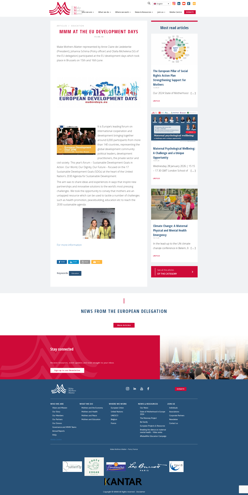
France (113, 423)
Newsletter (173, 419)
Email (98, 262)
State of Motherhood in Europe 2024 (152, 413)
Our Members (57, 416)
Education (77, 26)
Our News (144, 408)
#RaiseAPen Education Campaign (153, 436)
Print (86, 262)
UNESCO (114, 416)
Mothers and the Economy (92, 408)
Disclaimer (140, 491)
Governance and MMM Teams (64, 427)
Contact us (173, 423)
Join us (160, 12)
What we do (104, 12)
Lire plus (156, 101)
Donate (180, 389)
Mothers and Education (91, 419)
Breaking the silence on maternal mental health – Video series (153, 431)
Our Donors (57, 423)
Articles (62, 26)
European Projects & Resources (152, 426)
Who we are (87, 12)
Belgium (114, 419)
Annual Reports (58, 431)
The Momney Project (148, 418)
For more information (69, 245)
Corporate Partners (176, 416)
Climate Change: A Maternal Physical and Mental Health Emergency (170, 230)
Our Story (56, 412)
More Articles (124, 325)
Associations (174, 412)
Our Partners (57, 419)
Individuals (173, 408)
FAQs (54, 435)
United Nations (117, 412)
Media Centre (176, 12)
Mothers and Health (90, 412)
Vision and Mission (59, 408)
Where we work (122, 12)
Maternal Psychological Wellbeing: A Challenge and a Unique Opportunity (174, 153)
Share (63, 262)
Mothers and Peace (89, 416)
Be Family (144, 422)
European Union (117, 408)
